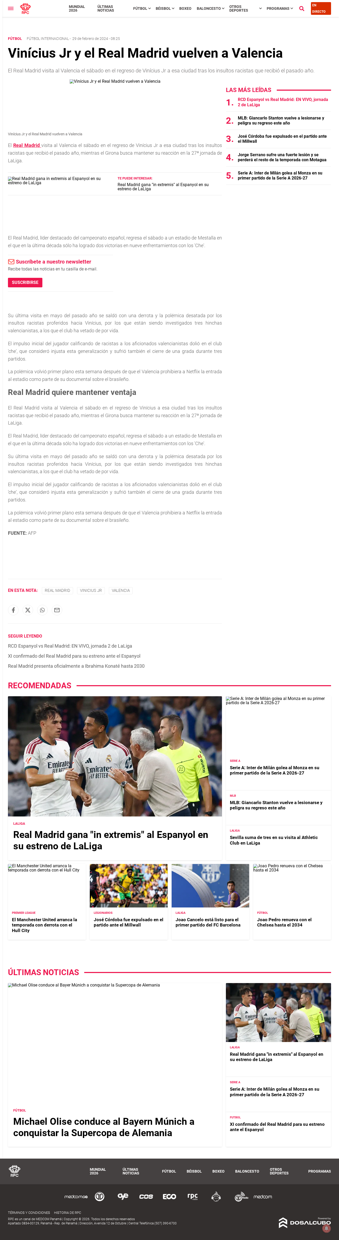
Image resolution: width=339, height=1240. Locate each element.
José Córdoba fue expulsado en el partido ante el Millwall (128, 922)
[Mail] (57, 610)
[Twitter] (27, 610)
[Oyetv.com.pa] (123, 1200)
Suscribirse (25, 282)
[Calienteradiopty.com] (216, 1200)
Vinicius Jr (91, 590)
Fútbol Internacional (48, 38)
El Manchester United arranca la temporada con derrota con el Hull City (44, 925)
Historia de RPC (67, 1213)
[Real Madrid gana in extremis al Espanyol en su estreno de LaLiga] (61, 182)
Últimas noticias (105, 8)
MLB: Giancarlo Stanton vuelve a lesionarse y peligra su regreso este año (281, 121)
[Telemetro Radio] (239, 1200)
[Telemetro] (99, 1200)
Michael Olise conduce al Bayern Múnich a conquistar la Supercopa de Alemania (103, 1127)
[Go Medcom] (76, 1200)
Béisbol (163, 8)
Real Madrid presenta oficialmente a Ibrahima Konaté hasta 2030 (76, 666)
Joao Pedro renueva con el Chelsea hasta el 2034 (284, 922)
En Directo (318, 8)
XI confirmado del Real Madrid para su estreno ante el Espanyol (74, 656)
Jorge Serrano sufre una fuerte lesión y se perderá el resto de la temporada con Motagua (282, 157)
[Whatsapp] (42, 610)
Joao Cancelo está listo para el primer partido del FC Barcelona (208, 922)
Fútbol (140, 8)
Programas (278, 8)
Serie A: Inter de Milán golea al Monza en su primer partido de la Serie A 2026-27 (280, 175)
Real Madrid (27, 145)
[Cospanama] (146, 1200)
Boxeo (185, 8)
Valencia (121, 590)
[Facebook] (13, 610)
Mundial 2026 (77, 8)
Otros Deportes (238, 8)
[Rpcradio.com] (192, 1200)
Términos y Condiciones (29, 1213)
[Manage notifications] (326, 1228)
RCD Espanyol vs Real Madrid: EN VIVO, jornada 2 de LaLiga (70, 646)
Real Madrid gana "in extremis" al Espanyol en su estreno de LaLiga (163, 186)
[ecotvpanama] (169, 1200)
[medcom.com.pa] (262, 1200)
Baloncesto (209, 8)
